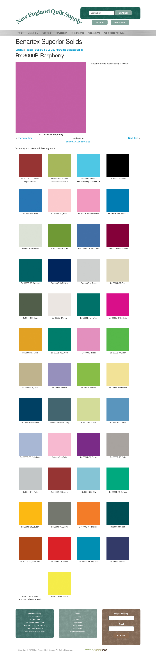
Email (121, 624)
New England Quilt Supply (49, 16)
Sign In (100, 22)
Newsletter (61, 32)
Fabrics (29, 49)
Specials (47, 32)
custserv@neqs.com (37, 631)
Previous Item (25, 137)
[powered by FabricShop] (96, 650)
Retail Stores (77, 32)
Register (119, 22)
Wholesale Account (114, 32)
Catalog (20, 49)
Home (21, 32)
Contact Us (94, 32)
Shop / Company (121, 613)
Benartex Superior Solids (70, 49)
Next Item (133, 137)
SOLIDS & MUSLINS (45, 49)
